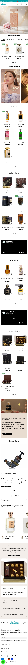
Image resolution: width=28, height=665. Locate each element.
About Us (7, 434)
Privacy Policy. (24, 640)
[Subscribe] (26, 637)
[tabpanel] (14, 51)
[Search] (21, 4)
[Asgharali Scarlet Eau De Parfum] (7, 134)
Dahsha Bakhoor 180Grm (20, 227)
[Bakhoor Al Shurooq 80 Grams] (20, 182)
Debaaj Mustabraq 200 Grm (20, 209)
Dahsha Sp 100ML (20, 124)
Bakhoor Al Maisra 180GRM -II (7, 209)
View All (14, 62)
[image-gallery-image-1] (10, 86)
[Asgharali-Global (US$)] (14, 571)
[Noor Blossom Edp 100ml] (19, 48)
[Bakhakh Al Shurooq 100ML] (7, 152)
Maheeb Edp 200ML (7, 124)
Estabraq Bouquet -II (7, 349)
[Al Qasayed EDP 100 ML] (7, 48)
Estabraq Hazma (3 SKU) (20, 349)
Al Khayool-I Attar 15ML (8, 473)
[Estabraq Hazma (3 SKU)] (20, 340)
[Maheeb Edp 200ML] (7, 116)
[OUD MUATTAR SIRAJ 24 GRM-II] (7, 218)
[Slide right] (16, 490)
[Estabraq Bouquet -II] (7, 340)
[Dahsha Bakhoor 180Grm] (20, 218)
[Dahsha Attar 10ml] (20, 289)
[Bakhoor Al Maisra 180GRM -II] (7, 200)
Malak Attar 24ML (7, 298)
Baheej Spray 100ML (20, 142)
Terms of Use (17, 640)
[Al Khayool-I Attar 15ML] (14, 457)
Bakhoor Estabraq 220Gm (7, 191)
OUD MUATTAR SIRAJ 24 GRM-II (7, 227)
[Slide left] (12, 490)
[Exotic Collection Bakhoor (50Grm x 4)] (20, 358)
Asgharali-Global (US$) (10, 662)
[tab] (3, 39)
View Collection (14, 555)
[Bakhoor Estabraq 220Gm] (7, 182)
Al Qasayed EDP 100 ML (6, 56)
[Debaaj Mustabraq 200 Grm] (20, 200)
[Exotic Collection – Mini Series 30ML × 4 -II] (7, 358)
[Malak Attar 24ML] (7, 289)
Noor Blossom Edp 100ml (19, 56)
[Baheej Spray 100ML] (20, 134)
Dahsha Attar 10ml (20, 298)
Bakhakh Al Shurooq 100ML (7, 161)
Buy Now (6, 486)
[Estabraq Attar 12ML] (20, 269)
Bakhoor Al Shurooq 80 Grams (20, 191)
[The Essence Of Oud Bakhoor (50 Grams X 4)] (7, 378)
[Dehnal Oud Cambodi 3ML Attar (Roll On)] (7, 269)
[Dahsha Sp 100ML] (20, 116)
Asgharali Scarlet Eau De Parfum (7, 142)
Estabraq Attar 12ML (20, 278)
